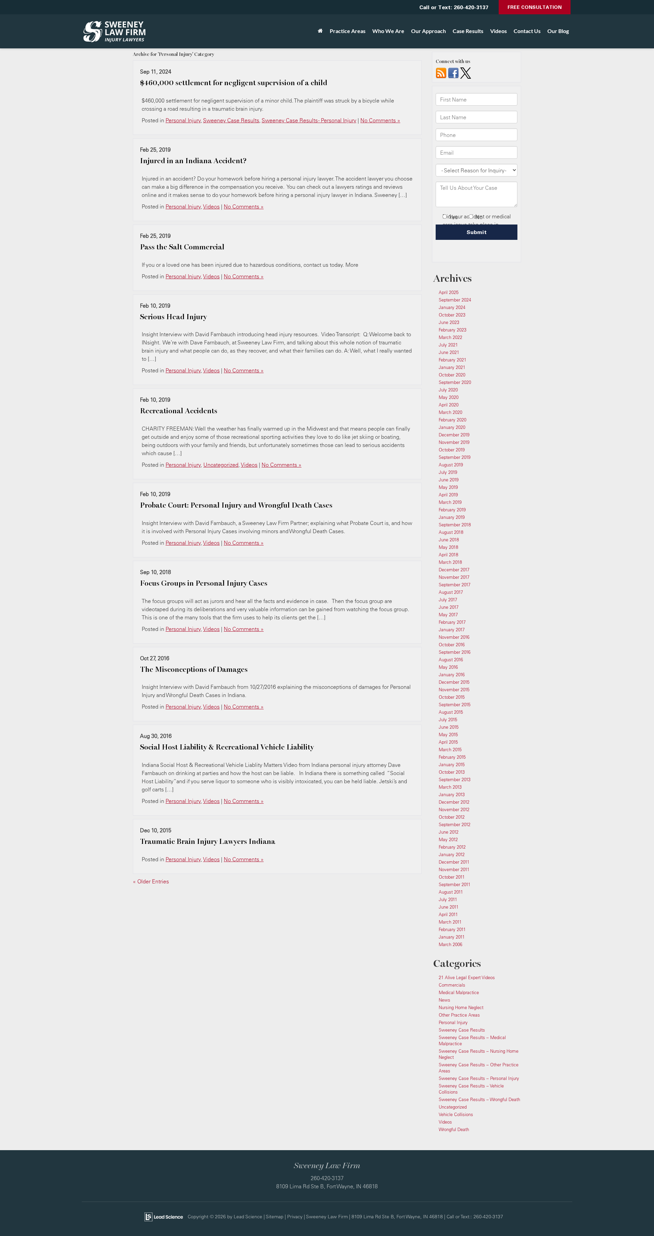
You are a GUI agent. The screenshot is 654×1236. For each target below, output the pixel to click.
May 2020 (448, 397)
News (444, 1000)
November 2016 (454, 637)
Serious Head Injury (173, 316)
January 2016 (452, 674)
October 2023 (452, 315)
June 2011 (448, 907)
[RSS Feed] (441, 72)
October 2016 (452, 644)
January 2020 (452, 427)
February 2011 (452, 929)
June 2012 (448, 832)
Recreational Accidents (178, 410)
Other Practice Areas (459, 1015)
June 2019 (448, 479)
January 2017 (452, 629)
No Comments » (380, 120)
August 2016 (451, 659)
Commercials (452, 985)
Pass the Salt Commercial (182, 247)
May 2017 (448, 614)
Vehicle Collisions (456, 1114)
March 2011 (450, 922)
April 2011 (448, 914)
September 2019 (454, 457)
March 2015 (450, 749)
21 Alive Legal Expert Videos (467, 977)
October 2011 (452, 877)
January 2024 (452, 307)
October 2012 (452, 817)
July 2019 (448, 472)
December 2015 (454, 682)
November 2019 (454, 442)
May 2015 (448, 734)
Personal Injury (183, 120)
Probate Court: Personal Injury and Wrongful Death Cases (236, 505)
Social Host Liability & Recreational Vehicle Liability (227, 747)
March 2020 (450, 412)
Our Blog (558, 31)
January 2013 (452, 794)
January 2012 (452, 854)
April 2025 (448, 292)
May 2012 (448, 839)
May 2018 (448, 547)
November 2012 (454, 809)
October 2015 (452, 697)
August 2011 (451, 892)
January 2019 (452, 517)
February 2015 (452, 757)
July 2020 (448, 389)
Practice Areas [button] (347, 31)
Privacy (294, 1216)
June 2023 (449, 322)
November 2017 (454, 577)
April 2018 (448, 554)
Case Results (468, 31)
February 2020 (452, 419)
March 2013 (450, 787)
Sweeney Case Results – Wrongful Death (479, 1099)
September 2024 (455, 300)
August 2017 (451, 592)
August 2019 (451, 464)
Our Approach (428, 31)
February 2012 (452, 847)
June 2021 (449, 352)
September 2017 (454, 584)
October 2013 (452, 772)
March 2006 (450, 944)
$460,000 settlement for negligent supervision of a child (233, 82)
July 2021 (448, 344)
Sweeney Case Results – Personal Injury (479, 1078)
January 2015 (452, 764)
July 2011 (448, 899)
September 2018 (455, 524)
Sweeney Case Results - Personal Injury (309, 120)
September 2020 (455, 382)
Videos (498, 31)
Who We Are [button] (388, 31)
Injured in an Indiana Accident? (193, 160)
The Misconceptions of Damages (194, 669)
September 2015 (454, 704)
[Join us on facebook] (453, 72)
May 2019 (448, 487)
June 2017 (448, 607)
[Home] (320, 31)
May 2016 (448, 667)
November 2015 (454, 689)
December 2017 (454, 569)
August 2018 (451, 532)
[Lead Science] (163, 1216)
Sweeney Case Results (231, 120)
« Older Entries (151, 881)
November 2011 (454, 869)
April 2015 (448, 742)
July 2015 (448, 719)
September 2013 (454, 779)
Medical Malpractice (459, 992)
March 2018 (450, 562)
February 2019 (452, 509)
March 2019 (450, 502)
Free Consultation (535, 7)
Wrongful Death (454, 1129)
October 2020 (452, 374)
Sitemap (274, 1216)
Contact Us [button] (527, 31)
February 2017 (452, 622)
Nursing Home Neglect (461, 1007)
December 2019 (454, 434)
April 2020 (448, 404)
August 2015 (451, 712)
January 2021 (452, 367)
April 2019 (448, 494)
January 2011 (452, 937)
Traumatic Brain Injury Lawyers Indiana (207, 841)
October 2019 (452, 449)
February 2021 (452, 359)
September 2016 (454, 652)
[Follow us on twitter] (465, 72)
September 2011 (454, 884)
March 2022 (450, 337)
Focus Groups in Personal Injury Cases (203, 583)
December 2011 (454, 862)
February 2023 (452, 330)
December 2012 (454, 802)
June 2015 (448, 727)
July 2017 (448, 599)
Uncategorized (220, 464)
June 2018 (449, 539)
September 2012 (454, 824)
